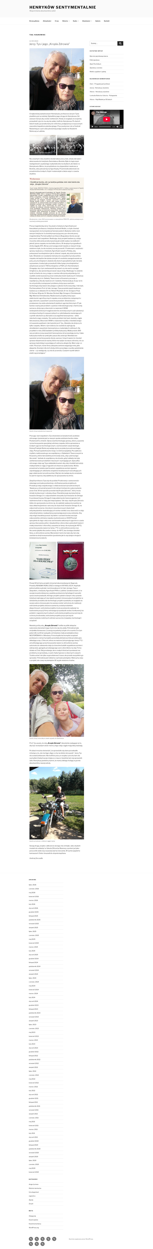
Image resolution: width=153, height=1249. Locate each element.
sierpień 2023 (33, 1021)
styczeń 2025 (33, 954)
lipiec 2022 (32, 1071)
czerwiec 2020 (34, 1164)
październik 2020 (34, 1149)
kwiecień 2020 (34, 1172)
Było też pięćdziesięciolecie (99, 56)
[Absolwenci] (31, 1244)
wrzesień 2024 (34, 970)
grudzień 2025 (34, 912)
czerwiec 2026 (34, 889)
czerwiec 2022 (34, 1075)
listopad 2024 (33, 962)
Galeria (97, 21)
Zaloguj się (32, 1216)
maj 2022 (32, 1079)
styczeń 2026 (33, 908)
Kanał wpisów (33, 1220)
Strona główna (34, 21)
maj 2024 (32, 986)
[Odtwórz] (92, 127)
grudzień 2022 (33, 1052)
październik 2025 (34, 920)
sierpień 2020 (33, 1156)
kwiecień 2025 (34, 943)
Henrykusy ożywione (102, 88)
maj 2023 (32, 1032)
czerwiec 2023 (34, 1028)
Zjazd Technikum (95, 64)
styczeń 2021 (33, 1137)
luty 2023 (32, 1044)
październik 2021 (34, 1106)
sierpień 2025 (33, 927)
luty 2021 (32, 1133)
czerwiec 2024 (34, 982)
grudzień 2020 (34, 1141)
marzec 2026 (33, 900)
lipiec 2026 (32, 885)
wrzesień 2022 (34, 1063)
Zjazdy (31, 1200)
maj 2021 (32, 1121)
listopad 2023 (33, 1009)
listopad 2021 (33, 1102)
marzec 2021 (33, 1129)
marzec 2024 (33, 993)
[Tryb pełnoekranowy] (121, 127)
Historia (65, 21)
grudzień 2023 (34, 1005)
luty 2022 (32, 1090)
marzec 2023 (33, 1040)
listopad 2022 (33, 1056)
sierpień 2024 (33, 974)
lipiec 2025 (32, 931)
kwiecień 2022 (34, 1083)
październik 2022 (34, 1059)
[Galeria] (37, 1244)
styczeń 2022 (33, 1094)
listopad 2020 (33, 1145)
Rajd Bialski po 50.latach (104, 99)
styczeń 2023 (33, 1048)
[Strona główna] (31, 1239)
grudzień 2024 (34, 958)
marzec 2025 (33, 947)
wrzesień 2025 (34, 923)
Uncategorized (34, 1192)
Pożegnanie (113, 95)
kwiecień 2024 (34, 989)
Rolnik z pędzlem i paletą (98, 71)
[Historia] (48, 1239)
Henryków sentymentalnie (62, 7)
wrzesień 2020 (34, 1152)
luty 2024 (32, 997)
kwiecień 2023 (34, 1036)
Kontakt (106, 21)
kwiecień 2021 (34, 1125)
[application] (107, 119)
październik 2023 (34, 1013)
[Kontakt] (42, 1244)
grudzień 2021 (33, 1098)
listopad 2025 (33, 916)
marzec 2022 (33, 1087)
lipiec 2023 (32, 1024)
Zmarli (31, 1204)
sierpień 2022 (33, 1067)
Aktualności (47, 21)
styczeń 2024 (33, 1001)
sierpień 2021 (33, 1114)
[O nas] (42, 1239)
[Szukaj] (120, 43)
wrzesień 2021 (34, 1110)
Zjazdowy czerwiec (96, 68)
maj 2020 (32, 1168)
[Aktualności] (37, 1239)
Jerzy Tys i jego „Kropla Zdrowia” (49, 44)
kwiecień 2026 (34, 896)
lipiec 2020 (32, 1160)
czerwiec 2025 (34, 935)
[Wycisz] (117, 127)
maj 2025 (32, 939)
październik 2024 (34, 966)
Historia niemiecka (35, 1188)
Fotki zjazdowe (95, 60)
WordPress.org (34, 1227)
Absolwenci (86, 21)
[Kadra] (54, 1239)
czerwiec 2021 (34, 1118)
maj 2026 (32, 892)
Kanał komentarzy (35, 1224)
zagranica (32, 1196)
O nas (57, 21)
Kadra (75, 21)
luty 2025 (32, 951)
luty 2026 (32, 904)
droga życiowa (33, 1184)
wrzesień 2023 (34, 1017)
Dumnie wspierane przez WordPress (81, 1239)
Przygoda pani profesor (102, 84)
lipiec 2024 (32, 978)
